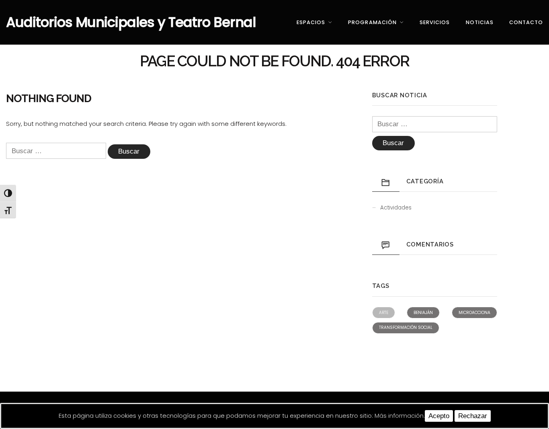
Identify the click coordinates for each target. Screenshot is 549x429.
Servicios (435, 22)
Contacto (526, 22)
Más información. (400, 415)
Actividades (396, 207)
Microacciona (474, 313)
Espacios (311, 22)
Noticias (480, 22)
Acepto (438, 416)
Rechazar (472, 416)
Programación (372, 22)
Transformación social (405, 327)
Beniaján (423, 313)
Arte (383, 313)
